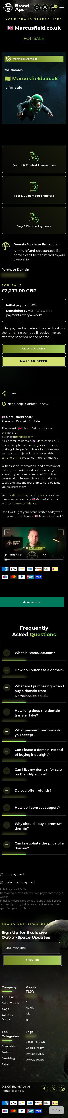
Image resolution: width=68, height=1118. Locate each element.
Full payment (14, 874)
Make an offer (32, 604)
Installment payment (20, 882)
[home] (16, 7)
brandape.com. (24, 436)
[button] (37, 8)
